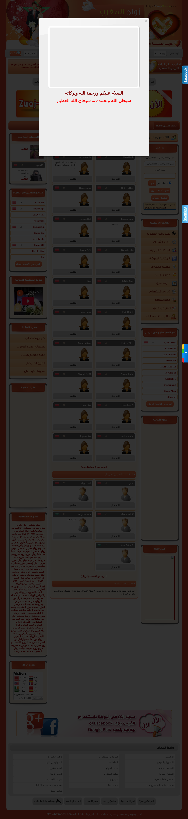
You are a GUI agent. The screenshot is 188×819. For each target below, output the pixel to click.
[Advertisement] (94, 57)
